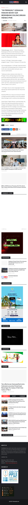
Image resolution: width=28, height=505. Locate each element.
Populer (6, 396)
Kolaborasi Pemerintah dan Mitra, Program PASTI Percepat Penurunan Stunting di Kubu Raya (16, 401)
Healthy (7, 7)
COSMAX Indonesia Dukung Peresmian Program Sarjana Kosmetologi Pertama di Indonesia (17, 414)
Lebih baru (4, 229)
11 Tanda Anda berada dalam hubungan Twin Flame (17, 407)
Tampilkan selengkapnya (22, 134)
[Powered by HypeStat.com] (7, 496)
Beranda (3, 7)
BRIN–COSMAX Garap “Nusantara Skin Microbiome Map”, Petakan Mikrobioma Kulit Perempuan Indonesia (13, 186)
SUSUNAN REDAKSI (13, 275)
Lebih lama (23, 229)
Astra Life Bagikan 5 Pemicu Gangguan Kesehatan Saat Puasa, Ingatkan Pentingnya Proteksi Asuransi (13, 168)
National (12, 125)
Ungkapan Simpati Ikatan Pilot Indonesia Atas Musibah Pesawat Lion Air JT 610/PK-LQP (17, 263)
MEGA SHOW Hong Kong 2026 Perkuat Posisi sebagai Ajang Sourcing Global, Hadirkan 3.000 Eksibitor (17, 422)
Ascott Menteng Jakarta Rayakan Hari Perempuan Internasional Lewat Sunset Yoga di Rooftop (12, 150)
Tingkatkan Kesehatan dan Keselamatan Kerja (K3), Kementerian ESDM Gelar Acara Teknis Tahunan (17, 270)
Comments (22, 396)
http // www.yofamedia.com (11, 463)
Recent (14, 396)
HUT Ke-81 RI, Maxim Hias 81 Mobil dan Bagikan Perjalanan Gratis (17, 428)
